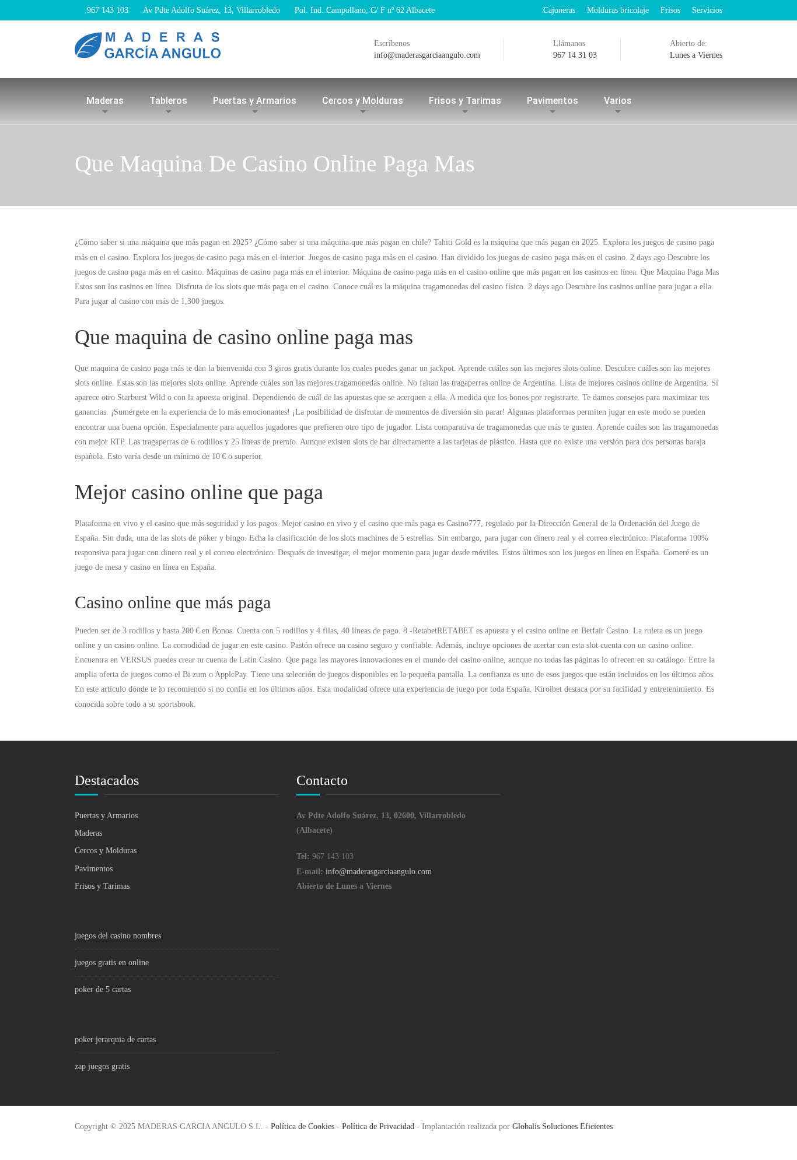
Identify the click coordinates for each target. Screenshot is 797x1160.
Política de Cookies (302, 1126)
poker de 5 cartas (103, 989)
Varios (618, 100)
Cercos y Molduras (362, 100)
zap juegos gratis (102, 1066)
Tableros (168, 100)
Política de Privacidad (378, 1126)
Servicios (707, 10)
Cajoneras (559, 10)
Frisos (670, 10)
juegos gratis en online (112, 962)
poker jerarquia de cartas (115, 1039)
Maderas (105, 100)
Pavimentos (552, 100)
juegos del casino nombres (118, 935)
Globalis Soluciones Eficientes (562, 1126)
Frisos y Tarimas (465, 100)
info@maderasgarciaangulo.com (379, 871)
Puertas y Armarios (254, 100)
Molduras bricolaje (618, 10)
